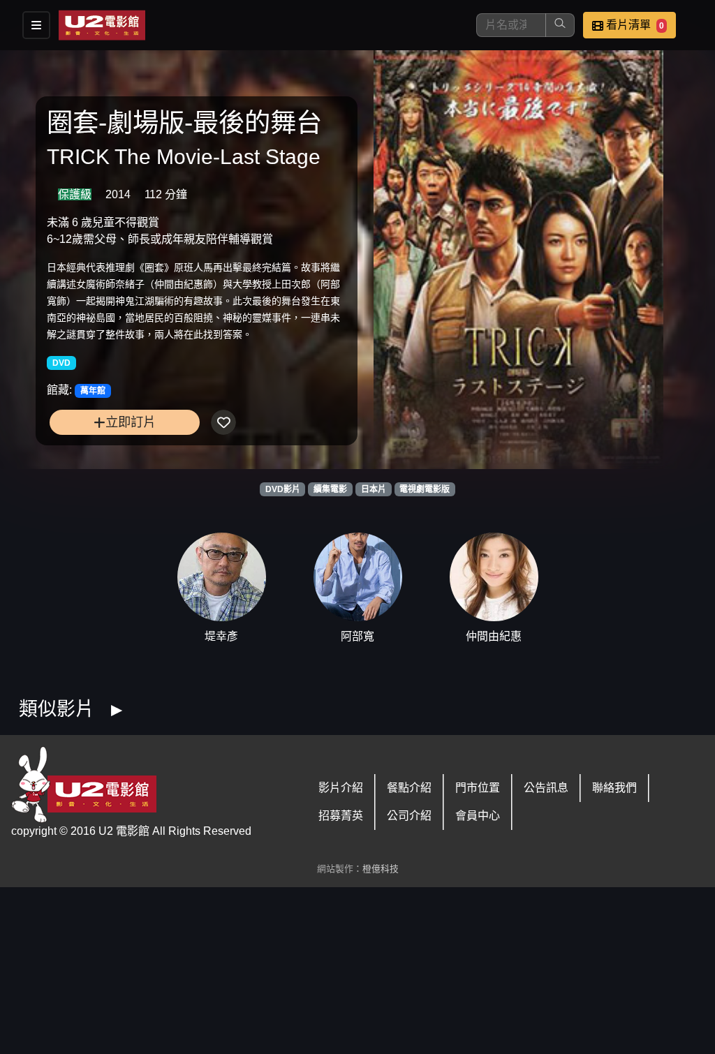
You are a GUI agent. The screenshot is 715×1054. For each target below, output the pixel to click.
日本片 (373, 489)
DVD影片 (282, 489)
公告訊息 (546, 788)
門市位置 (477, 788)
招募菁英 (340, 816)
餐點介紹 (409, 788)
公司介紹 (409, 816)
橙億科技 (380, 868)
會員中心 (477, 816)
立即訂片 (130, 422)
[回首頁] (102, 25)
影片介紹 (340, 788)
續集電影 (330, 489)
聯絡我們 (614, 788)
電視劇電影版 (424, 489)
